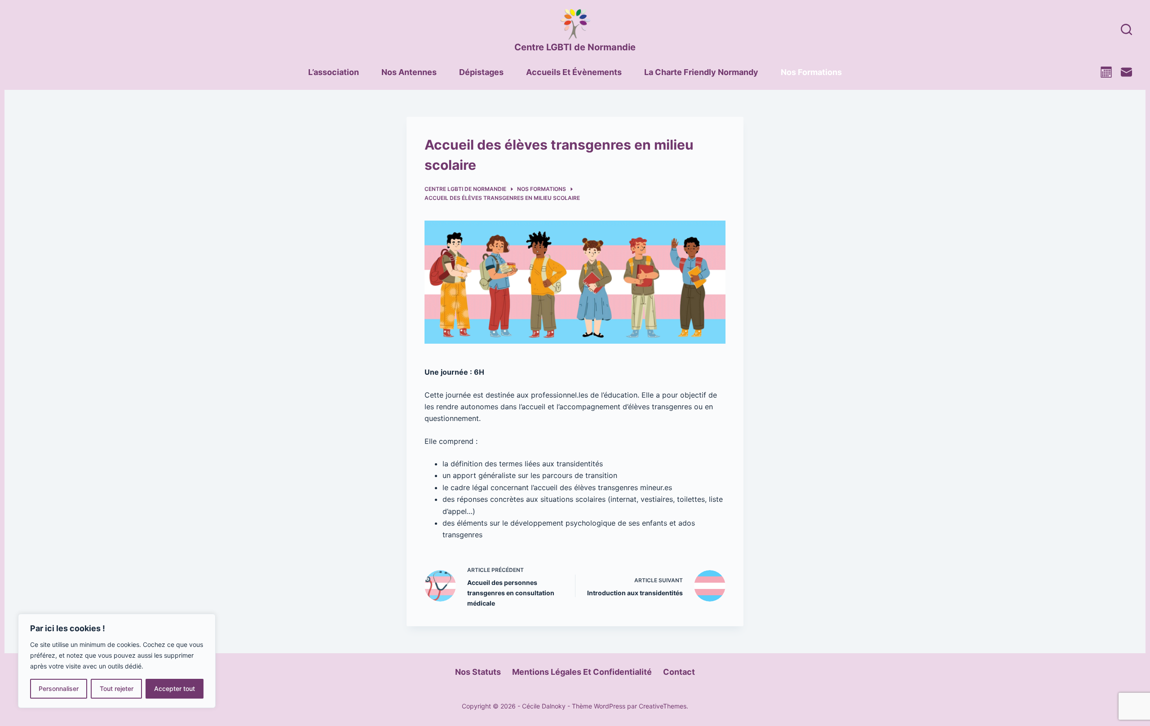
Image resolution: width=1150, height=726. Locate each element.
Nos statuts (478, 672)
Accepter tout (174, 688)
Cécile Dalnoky (544, 706)
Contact (679, 672)
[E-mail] (1126, 72)
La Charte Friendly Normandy (701, 72)
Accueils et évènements (574, 72)
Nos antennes (409, 72)
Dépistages (481, 72)
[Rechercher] (1126, 29)
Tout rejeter (116, 688)
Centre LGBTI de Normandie (575, 47)
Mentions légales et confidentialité (582, 672)
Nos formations (811, 72)
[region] (117, 661)
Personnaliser (59, 688)
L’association (333, 72)
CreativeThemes (662, 706)
